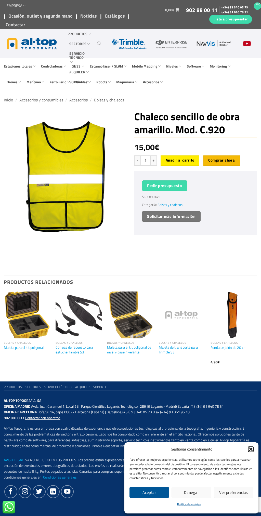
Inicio (8, 100)
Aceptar (149, 492)
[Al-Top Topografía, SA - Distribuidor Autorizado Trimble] (32, 43)
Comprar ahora (221, 160)
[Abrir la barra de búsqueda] (99, 44)
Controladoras (52, 66)
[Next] (257, 332)
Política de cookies (189, 504)
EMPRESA (14, 5)
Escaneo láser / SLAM (106, 66)
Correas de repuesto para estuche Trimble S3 (74, 349)
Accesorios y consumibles (41, 100)
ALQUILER (77, 72)
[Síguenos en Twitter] (39, 491)
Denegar (191, 492)
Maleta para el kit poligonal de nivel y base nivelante (129, 349)
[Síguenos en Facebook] (10, 491)
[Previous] (4, 332)
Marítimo (34, 82)
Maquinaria (125, 82)
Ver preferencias (233, 492)
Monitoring (218, 66)
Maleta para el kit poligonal (24, 347)
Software (194, 66)
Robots (101, 82)
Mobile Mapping (144, 66)
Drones (12, 82)
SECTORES (77, 44)
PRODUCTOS (78, 34)
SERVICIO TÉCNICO (77, 55)
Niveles (172, 66)
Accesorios (151, 82)
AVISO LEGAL (14, 460)
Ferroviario (58, 82)
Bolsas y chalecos (109, 100)
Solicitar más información (171, 216)
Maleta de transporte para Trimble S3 (178, 349)
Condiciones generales (60, 477)
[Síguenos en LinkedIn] (53, 491)
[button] (250, 449)
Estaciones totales (18, 66)
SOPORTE (77, 82)
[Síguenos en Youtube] (67, 491)
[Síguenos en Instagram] (25, 491)
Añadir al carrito (180, 160)
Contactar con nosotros (42, 418)
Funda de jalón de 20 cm (228, 347)
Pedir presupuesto (164, 185)
